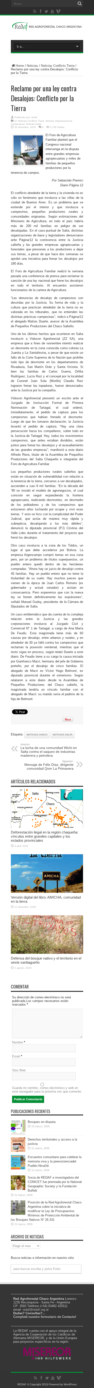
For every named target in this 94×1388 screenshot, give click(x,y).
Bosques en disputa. (42, 1122)
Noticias (32, 65)
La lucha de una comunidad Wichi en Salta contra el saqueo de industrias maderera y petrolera (48, 750)
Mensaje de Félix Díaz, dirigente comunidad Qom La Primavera (49, 765)
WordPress (70, 1384)
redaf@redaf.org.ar (36, 1309)
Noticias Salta (33, 124)
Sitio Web (19, 1070)
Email (16, 1056)
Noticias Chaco (37, 734)
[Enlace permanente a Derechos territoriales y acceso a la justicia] (18, 1151)
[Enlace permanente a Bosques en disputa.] (18, 1133)
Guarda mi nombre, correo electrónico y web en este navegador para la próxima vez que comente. (47, 1089)
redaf (34, 117)
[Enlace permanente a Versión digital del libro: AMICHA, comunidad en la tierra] (47, 892)
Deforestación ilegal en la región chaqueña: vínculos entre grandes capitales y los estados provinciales (44, 836)
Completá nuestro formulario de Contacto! (44, 1317)
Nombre (17, 1042)
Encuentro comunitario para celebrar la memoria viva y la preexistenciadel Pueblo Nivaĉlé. (54, 1161)
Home (20, 65)
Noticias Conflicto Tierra (57, 65)
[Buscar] (79, 3)
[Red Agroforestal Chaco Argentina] (47, 28)
